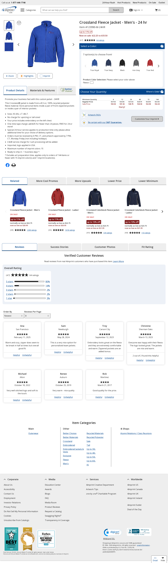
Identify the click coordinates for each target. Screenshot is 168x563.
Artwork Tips (92, 489)
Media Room (50, 502)
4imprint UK (132, 493)
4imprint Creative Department (100, 485)
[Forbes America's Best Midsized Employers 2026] (46, 539)
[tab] (15, 90)
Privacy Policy (10, 507)
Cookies (8, 516)
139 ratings (108, 232)
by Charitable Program (101, 493)
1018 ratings (70, 230)
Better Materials (70, 437)
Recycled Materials (94, 433)
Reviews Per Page (32, 311)
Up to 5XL (90, 457)
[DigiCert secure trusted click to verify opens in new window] (113, 532)
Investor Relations (12, 503)
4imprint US (132, 485)
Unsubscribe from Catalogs (17, 520)
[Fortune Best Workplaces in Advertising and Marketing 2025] (11, 539)
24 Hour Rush (108, 2)
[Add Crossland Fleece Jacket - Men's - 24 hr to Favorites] (19, 23)
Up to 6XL (90, 461)
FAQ (47, 498)
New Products (139, 2)
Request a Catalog (53, 511)
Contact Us (9, 493)
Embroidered (69, 445)
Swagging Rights (53, 515)
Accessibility (9, 489)
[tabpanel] (84, 329)
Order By (7, 311)
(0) (157, 11)
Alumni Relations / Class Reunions (136, 433)
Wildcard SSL (109, 539)
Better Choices (69, 433)
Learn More (118, 261)
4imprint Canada (134, 489)
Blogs (47, 493)
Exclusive (67, 455)
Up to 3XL (90, 449)
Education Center (53, 485)
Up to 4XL (90, 453)
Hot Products (123, 2)
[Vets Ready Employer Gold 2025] (27, 539)
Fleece (66, 459)
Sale (88, 441)
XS (87, 464)
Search (116, 10)
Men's (66, 463)
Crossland (67, 441)
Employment (9, 498)
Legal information (143, 545)
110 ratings (146, 232)
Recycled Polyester (94, 437)
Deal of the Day (134, 509)
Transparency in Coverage (57, 520)
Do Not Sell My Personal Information (21, 511)
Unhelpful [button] (26, 355)
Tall (88, 445)
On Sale (152, 2)
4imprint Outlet (134, 505)
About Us (8, 485)
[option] (95, 65)
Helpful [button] (16, 355)
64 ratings (100, 40)
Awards (48, 489)
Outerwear (33, 433)
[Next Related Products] (162, 211)
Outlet (162, 2)
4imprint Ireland (134, 498)
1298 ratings (32, 230)
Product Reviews (52, 507)
